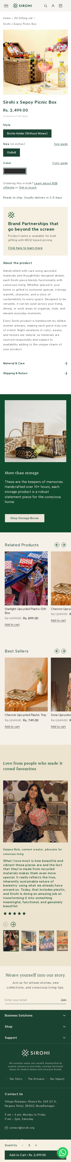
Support (11, 1038)
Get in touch (27, 187)
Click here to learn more (25, 248)
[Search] (45, 6)
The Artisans (36, 1078)
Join (63, 1000)
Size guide (61, 144)
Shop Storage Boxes (24, 518)
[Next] (63, 544)
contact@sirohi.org (22, 1127)
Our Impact (57, 1078)
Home (7, 18)
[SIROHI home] (22, 5)
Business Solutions (19, 1015)
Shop (8, 1026)
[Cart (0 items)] (60, 6)
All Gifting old (23, 18)
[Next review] (13, 924)
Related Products (22, 544)
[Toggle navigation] (6, 5)
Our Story (16, 1078)
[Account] (53, 6)
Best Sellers (16, 651)
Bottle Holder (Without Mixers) (27, 133)
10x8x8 (11, 152)
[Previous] (57, 544)
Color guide (60, 163)
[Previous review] (5, 924)
